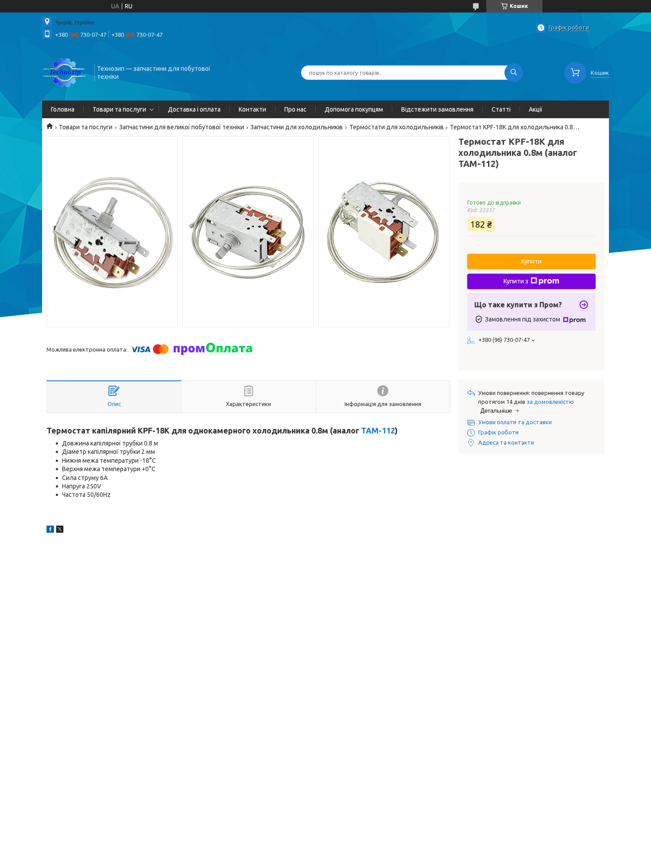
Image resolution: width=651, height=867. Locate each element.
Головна (62, 109)
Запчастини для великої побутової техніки (181, 127)
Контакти (252, 109)
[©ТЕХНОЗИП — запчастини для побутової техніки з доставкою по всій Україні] (64, 72)
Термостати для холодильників (396, 127)
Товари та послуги (119, 109)
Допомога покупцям (354, 109)
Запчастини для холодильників (296, 127)
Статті (501, 109)
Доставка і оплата (194, 109)
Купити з (516, 281)
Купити (531, 261)
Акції (535, 109)
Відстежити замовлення (437, 109)
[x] (59, 530)
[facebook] (50, 530)
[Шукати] (513, 72)
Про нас (295, 109)
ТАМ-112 (378, 430)
